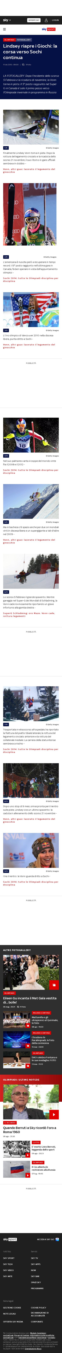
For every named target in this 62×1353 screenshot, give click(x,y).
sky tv (34, 1258)
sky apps (36, 1264)
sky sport (8, 1258)
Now (33, 1270)
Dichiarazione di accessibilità (39, 1314)
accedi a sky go (45, 1239)
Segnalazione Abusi (33, 1349)
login (55, 20)
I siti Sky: (7, 1251)
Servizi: (34, 1251)
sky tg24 (8, 1264)
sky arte (8, 1276)
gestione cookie (12, 1308)
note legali (9, 1314)
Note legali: (8, 1301)
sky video (8, 1270)
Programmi (37, 1288)
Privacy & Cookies (21, 1335)
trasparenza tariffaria (27, 1337)
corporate (37, 1322)
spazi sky (36, 1282)
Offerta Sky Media (13, 1322)
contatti (51, 1337)
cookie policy (38, 1308)
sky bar (35, 1276)
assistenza (41, 1337)
